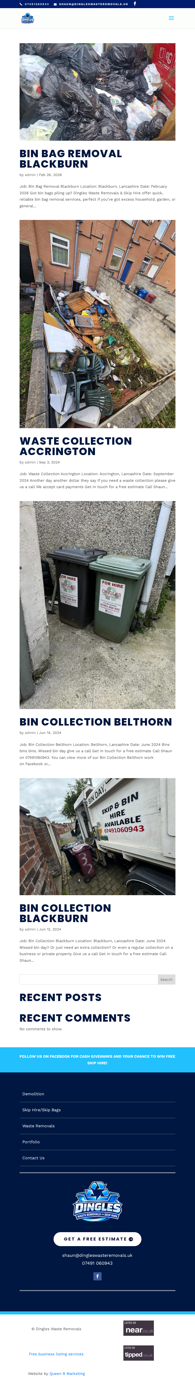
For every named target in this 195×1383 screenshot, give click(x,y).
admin (30, 175)
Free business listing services (56, 1354)
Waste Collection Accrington (76, 446)
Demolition (33, 1094)
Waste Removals (38, 1126)
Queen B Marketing (67, 1373)
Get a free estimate (95, 1239)
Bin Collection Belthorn (96, 722)
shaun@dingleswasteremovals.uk (97, 1255)
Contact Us (33, 1158)
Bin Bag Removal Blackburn (71, 158)
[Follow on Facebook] (97, 1276)
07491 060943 (97, 1263)
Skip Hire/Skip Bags (41, 1110)
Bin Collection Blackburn (65, 913)
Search (166, 979)
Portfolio (31, 1142)
